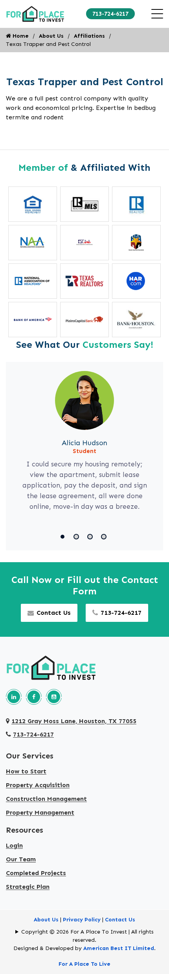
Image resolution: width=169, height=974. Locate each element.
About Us (51, 36)
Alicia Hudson (84, 443)
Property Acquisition (38, 785)
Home (20, 36)
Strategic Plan (28, 886)
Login (14, 845)
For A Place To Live (84, 964)
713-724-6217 (110, 13)
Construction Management (46, 798)
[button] (64, 536)
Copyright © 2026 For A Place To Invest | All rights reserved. (87, 935)
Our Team (21, 859)
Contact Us (54, 612)
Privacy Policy (82, 919)
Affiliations (89, 36)
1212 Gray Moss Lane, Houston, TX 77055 (73, 721)
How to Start (26, 771)
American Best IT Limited (118, 948)
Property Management (40, 812)
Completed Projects (36, 873)
